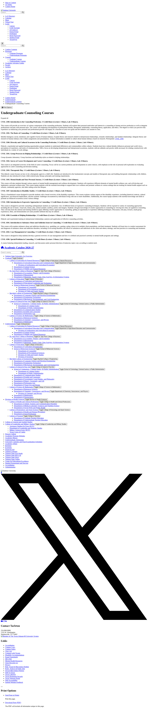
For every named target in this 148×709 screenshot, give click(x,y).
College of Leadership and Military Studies (20, 424)
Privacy (7, 665)
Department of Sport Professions (25, 414)
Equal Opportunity (11, 657)
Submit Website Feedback (14, 682)
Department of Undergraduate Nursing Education (31, 420)
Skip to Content (10, 3)
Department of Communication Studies (27, 310)
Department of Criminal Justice (28, 306)
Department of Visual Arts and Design (27, 385)
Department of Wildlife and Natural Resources (30, 269)
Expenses (8, 448)
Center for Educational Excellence (17, 461)
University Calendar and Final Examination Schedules (23, 442)
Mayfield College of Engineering (21, 293)
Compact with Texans (12, 653)
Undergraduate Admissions (14, 440)
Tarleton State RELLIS (13, 455)
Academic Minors (11, 438)
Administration (10, 467)
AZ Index (8, 5)
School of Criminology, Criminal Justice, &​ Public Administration (36, 304)
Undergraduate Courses (18, 61)
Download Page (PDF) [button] (13, 702)
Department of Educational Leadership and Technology (33, 283)
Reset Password (15, 36)
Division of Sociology (25, 357)
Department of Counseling (27, 287)
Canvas (12, 26)
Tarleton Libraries (11, 451)
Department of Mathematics (23, 322)
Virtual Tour (9, 22)
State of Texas (10, 673)
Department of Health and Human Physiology (29, 412)
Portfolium (13, 34)
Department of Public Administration (30, 308)
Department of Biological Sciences (26, 318)
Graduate (8, 258)
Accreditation (9, 465)
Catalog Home (10, 6)
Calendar (8, 18)
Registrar (8, 446)
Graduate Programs (16, 53)
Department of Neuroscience (23, 397)
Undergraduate (10, 100)
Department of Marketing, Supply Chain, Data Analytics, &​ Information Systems (41, 277)
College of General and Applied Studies (18, 422)
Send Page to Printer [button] (12, 695)
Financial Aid (9, 449)
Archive (8, 67)
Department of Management (23, 275)
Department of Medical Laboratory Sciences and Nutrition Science (36, 406)
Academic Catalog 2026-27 (19, 247)
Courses (8, 57)
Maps (7, 20)
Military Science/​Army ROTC (20, 430)
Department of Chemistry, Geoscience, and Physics (31, 320)
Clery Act (8, 651)
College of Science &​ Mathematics (21, 316)
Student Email (14, 38)
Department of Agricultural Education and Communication (34, 263)
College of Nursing (16, 416)
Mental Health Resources (13, 661)
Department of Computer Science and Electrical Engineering (34, 295)
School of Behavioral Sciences (24, 285)
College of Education (17, 279)
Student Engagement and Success (16, 463)
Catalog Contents (11, 49)
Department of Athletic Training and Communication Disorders (35, 404)
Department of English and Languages (27, 312)
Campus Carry (10, 647)
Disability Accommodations (14, 655)
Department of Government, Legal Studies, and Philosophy (34, 379)
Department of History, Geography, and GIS (29, 381)
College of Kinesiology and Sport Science (24, 410)
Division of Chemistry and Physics (30, 393)
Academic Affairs (11, 444)
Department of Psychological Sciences (31, 289)
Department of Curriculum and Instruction (28, 281)
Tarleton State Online (12, 459)
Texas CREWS (10, 674)
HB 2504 (8, 659)
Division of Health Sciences (14, 399)
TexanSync (13, 39)
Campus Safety (10, 649)
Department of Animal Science (24, 267)
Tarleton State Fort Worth (14, 453)
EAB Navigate (15, 28)
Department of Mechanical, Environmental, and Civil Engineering (36, 299)
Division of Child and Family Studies (31, 291)
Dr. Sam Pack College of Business (21, 271)
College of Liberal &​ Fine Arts (20, 301)
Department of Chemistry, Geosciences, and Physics (32, 391)
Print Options (7, 107)
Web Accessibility (11, 680)
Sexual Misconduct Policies (14, 671)
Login (7, 24)
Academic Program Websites (15, 436)
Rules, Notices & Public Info (15, 669)
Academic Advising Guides (14, 63)
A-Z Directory (10, 16)
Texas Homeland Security (14, 676)
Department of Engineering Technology (27, 297)
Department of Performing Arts (24, 314)
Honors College (10, 434)
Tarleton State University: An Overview (18, 256)
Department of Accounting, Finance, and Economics (32, 273)
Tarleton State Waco (12, 457)
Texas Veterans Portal (12, 678)
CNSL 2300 (119, 139)
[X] (74, 619)
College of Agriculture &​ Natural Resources (25, 260)
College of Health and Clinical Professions (24, 402)
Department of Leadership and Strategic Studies (26, 428)
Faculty (7, 65)
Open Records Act (11, 663)
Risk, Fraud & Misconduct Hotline (17, 667)
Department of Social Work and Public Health (29, 408)
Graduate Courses (16, 59)
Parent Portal (14, 32)
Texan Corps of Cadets (17, 432)
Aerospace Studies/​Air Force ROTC (22, 426)
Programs (8, 51)
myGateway (14, 30)
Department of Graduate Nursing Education (29, 418)
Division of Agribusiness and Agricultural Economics (36, 265)
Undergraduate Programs (18, 55)
